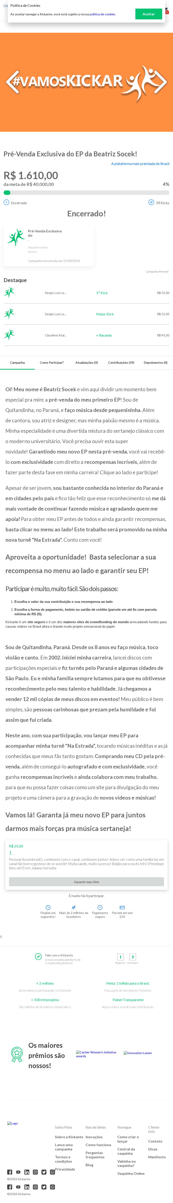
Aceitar (149, 14)
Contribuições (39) (121, 362)
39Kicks (162, 203)
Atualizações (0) (86, 362)
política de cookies (103, 14)
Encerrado (19, 203)
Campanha (17, 362)
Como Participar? (52, 362)
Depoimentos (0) (155, 362)
